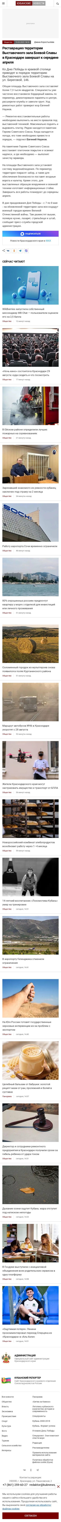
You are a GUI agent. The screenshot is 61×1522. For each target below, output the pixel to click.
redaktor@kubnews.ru (43, 1485)
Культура (6, 1426)
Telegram (37, 1470)
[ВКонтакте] (8, 250)
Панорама (37, 1397)
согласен (31, 1515)
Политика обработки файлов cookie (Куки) (42, 1461)
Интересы (6, 1450)
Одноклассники (31, 1470)
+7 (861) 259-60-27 (15, 1485)
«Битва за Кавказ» (41, 1401)
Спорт (5, 1421)
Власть (5, 1406)
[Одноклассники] (14, 250)
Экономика (7, 1411)
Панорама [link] (7, 1096)
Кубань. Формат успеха (43, 1426)
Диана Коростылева (44, 42)
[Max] (26, 250)
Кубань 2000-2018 (41, 1421)
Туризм (5, 1440)
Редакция (37, 1443)
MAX (48, 240)
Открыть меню (3, 3)
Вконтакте (24, 1470)
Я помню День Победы (43, 1431)
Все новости (8, 1397)
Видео (5, 1436)
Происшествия (9, 1416)
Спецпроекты (39, 1416)
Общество (8, 42)
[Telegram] (20, 250)
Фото (4, 1431)
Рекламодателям (40, 1448)
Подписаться (32, 234)
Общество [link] (6, 321)
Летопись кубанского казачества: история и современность (43, 1408)
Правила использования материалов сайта (44, 1453)
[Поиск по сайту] (57, 3)
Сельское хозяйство (11, 1445)
